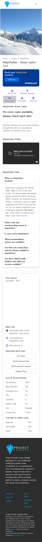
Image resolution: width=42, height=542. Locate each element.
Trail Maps (22, 100)
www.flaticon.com (18, 535)
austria (14, 58)
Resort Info (12, 93)
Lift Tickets (21, 356)
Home (5, 58)
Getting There (21, 371)
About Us (9, 493)
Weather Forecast (27, 93)
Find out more (21, 215)
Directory (33, 100)
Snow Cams (9, 100)
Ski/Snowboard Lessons (21, 366)
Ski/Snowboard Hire (21, 361)
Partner (8, 501)
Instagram (27, 506)
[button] (36, 4)
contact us (13, 529)
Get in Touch (26, 495)
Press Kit (9, 497)
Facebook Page (28, 501)
